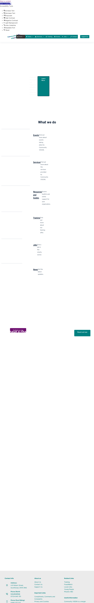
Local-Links (68, 587)
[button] (5, 4)
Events (58, 36)
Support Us (85, 36)
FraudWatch (68, 584)
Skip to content (5, 1)
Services (39, 36)
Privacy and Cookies (41, 601)
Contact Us (38, 584)
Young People (69, 589)
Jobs (65, 36)
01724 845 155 (16, 596)
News (29, 36)
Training (50, 36)
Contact (74, 36)
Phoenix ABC (68, 592)
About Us (37, 582)
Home (20, 36)
